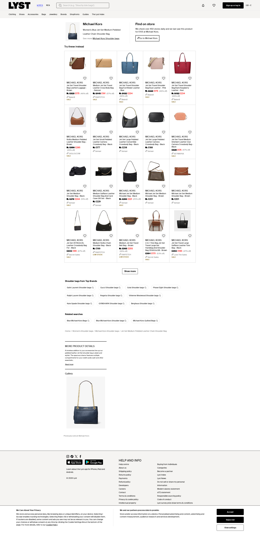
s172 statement (163, 492)
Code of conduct (164, 499)
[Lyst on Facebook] (80, 457)
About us (122, 468)
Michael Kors (92, 24)
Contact (122, 492)
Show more (130, 271)
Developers (124, 485)
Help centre (124, 464)
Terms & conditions (127, 496)
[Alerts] (203, 5)
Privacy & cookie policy (128, 499)
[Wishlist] (214, 5)
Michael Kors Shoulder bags (106, 38)
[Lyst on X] (76, 457)
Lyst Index (161, 475)
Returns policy (125, 475)
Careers (122, 489)
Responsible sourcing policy (169, 496)
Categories (162, 468)
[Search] (60, 5)
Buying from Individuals (167, 464)
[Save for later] (85, 78)
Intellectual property (127, 503)
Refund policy (124, 482)
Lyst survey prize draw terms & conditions (175, 503)
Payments (123, 478)
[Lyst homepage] (19, 5)
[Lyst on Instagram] (67, 457)
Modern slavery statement (168, 489)
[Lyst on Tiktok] (72, 457)
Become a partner (165, 471)
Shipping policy (125, 471)
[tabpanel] (130, 162)
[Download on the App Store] (74, 462)
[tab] (74, 48)
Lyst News (161, 478)
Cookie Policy (51, 525)
